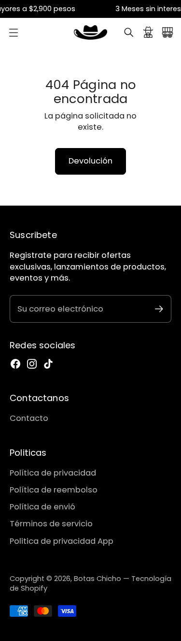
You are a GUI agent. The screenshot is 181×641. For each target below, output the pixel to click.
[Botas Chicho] (91, 32)
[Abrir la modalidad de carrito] (167, 32)
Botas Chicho (97, 578)
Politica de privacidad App (61, 541)
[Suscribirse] (159, 309)
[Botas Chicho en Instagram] (32, 364)
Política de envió (42, 506)
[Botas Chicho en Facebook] (15, 364)
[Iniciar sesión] (148, 32)
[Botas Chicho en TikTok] (48, 364)
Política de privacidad (53, 472)
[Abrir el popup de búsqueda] (129, 32)
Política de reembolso (53, 489)
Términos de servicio (51, 523)
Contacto (29, 418)
